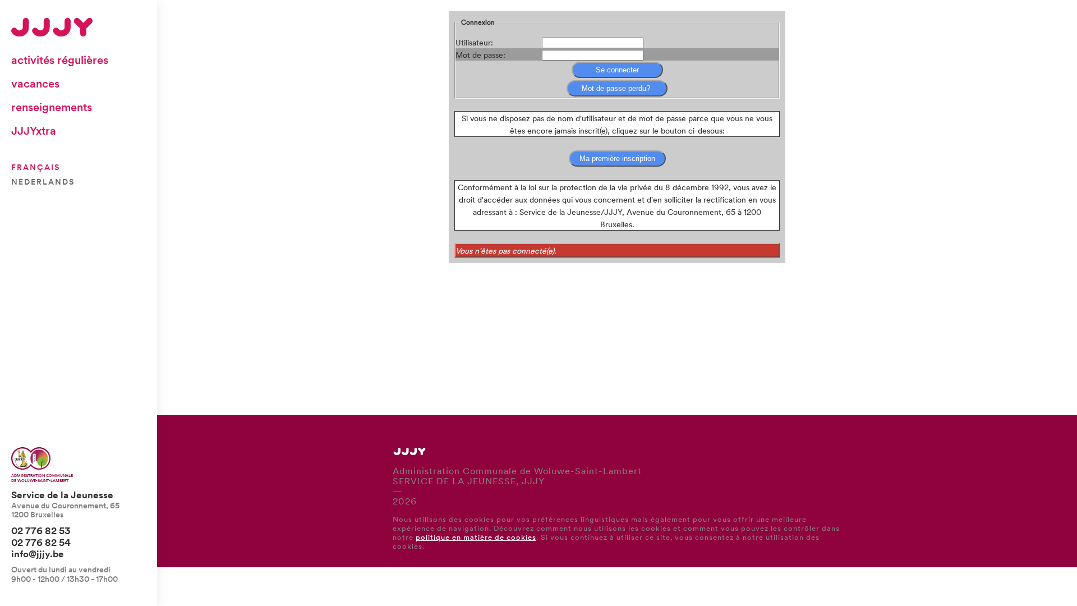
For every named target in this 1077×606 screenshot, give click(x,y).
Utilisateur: (474, 42)
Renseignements (51, 107)
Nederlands (43, 181)
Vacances (35, 83)
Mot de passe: (480, 54)
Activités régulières (59, 59)
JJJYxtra (33, 130)
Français (35, 166)
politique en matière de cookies (476, 537)
